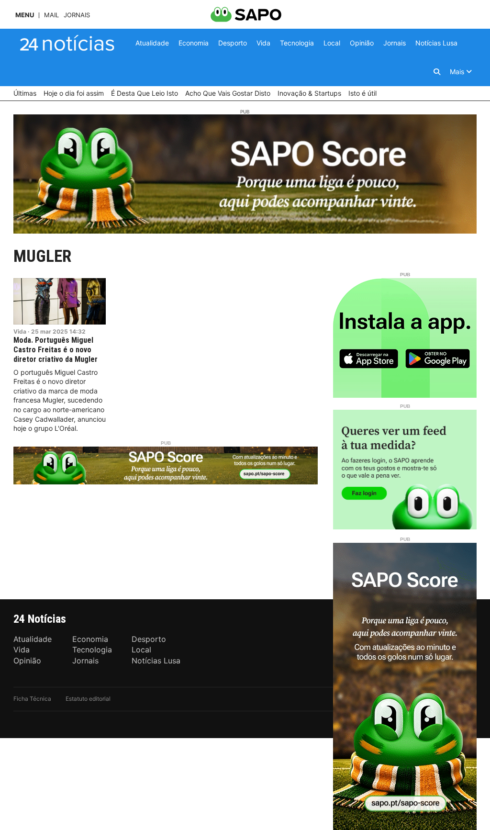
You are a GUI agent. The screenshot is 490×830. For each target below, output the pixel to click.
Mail (51, 15)
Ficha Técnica (32, 698)
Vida (19, 331)
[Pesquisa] (437, 71)
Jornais (77, 15)
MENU (24, 15)
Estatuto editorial (88, 698)
